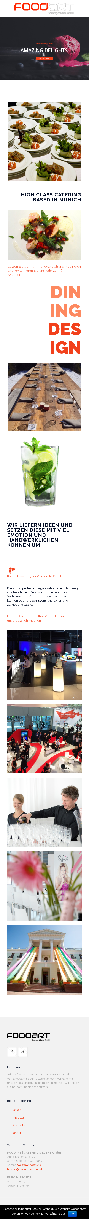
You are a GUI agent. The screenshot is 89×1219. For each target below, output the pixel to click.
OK (72, 1214)
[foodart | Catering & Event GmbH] (44, 8)
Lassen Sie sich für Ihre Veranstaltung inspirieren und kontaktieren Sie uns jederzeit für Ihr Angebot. (44, 270)
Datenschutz (20, 1125)
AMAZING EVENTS (44, 59)
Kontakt (16, 1110)
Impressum (19, 1117)
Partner (16, 1132)
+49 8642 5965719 (29, 1165)
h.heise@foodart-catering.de (25, 1169)
